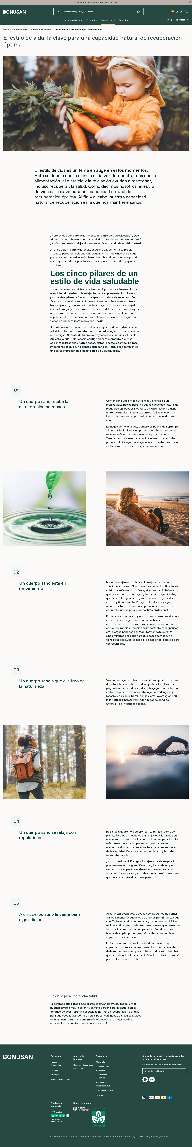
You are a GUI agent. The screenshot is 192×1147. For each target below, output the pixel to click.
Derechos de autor (104, 1090)
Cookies (99, 1095)
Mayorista (100, 1061)
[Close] (190, 2)
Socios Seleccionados (60, 1079)
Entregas (55, 1074)
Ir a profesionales (176, 19)
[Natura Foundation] (81, 1118)
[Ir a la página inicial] (14, 12)
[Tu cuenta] (181, 12)
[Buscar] (140, 11)
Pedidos (54, 1069)
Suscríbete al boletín (155, 1071)
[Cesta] (187, 12)
